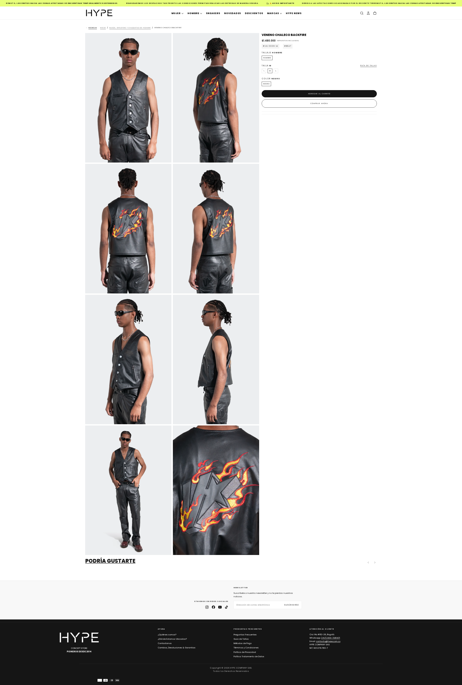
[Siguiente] (375, 563)
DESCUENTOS (254, 13)
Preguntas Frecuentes (245, 634)
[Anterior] (368, 563)
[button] (362, 13)
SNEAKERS (213, 13)
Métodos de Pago (243, 643)
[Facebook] (213, 607)
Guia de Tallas (241, 639)
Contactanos (165, 643)
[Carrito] (375, 13)
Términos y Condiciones (246, 647)
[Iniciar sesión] (368, 13)
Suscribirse (291, 604)
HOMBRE (193, 13)
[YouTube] (220, 607)
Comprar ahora (319, 103)
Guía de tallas (368, 65)
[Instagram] (207, 607)
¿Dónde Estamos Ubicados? (172, 639)
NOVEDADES (232, 13)
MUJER (176, 13)
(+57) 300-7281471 (330, 637)
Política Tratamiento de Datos (249, 656)
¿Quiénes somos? (167, 634)
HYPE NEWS (294, 13)
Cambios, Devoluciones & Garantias (176, 647)
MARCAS (273, 13)
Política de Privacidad (245, 652)
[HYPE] (79, 637)
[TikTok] (226, 607)
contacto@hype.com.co (328, 641)
